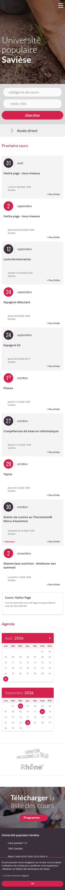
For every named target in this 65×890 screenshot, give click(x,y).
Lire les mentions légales (16, 875)
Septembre (19, 693)
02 (20, 706)
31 (6, 679)
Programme (32, 817)
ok (32, 883)
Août (14, 638)
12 (42, 711)
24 (28, 722)
